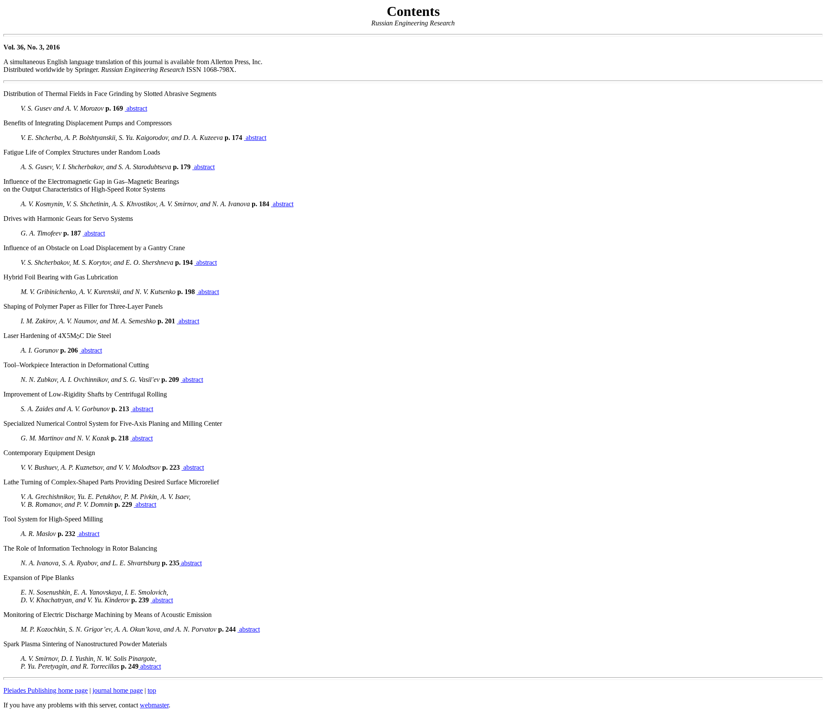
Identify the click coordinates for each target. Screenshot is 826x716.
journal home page (117, 690)
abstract (136, 108)
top (152, 690)
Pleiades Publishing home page (45, 690)
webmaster (154, 705)
